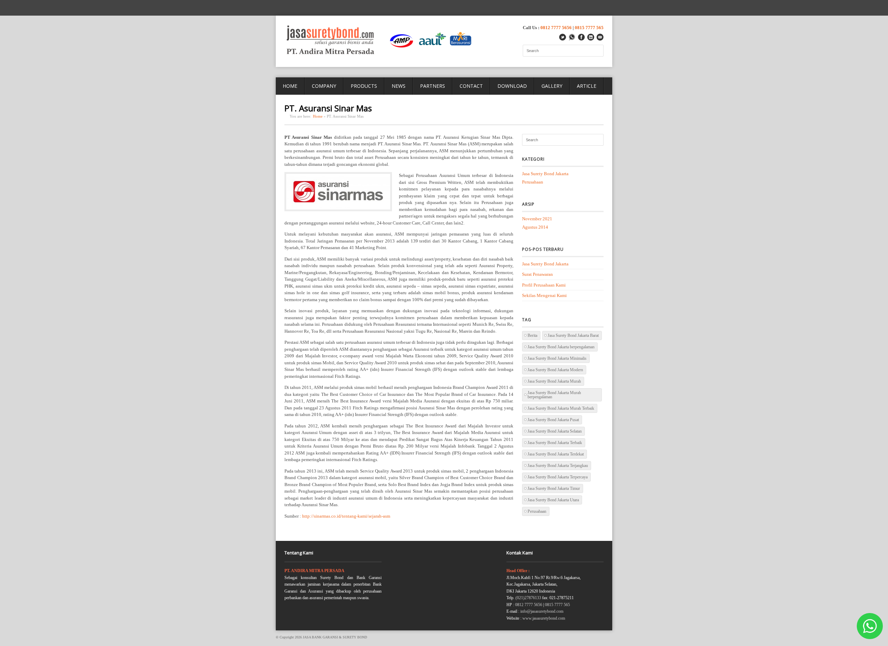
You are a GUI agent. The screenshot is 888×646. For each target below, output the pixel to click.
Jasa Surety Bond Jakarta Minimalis (557, 358)
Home (318, 116)
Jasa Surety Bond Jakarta (545, 173)
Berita (532, 335)
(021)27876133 (528, 597)
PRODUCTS (364, 86)
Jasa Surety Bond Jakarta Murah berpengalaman (554, 394)
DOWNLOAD (512, 86)
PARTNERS (432, 86)
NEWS (398, 86)
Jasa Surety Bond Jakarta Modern (555, 369)
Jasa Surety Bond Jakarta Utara (553, 500)
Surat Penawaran (537, 274)
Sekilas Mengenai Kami (544, 295)
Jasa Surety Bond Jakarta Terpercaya (558, 477)
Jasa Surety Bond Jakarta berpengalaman (561, 347)
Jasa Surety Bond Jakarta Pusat (553, 419)
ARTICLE (586, 86)
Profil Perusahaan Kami (544, 285)
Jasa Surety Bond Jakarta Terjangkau (558, 465)
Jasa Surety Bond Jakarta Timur (554, 488)
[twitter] (562, 37)
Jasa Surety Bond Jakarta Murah (554, 381)
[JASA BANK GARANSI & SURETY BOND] (381, 41)
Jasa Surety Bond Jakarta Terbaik (555, 442)
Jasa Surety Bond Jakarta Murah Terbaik (561, 408)
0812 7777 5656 (556, 27)
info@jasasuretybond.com (541, 611)
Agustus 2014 (535, 227)
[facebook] (581, 37)
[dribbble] (572, 37)
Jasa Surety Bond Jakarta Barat (573, 335)
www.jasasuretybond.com (543, 618)
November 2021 (537, 218)
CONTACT (471, 86)
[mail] (600, 37)
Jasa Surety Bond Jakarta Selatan (555, 431)
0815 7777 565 (589, 27)
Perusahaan (532, 182)
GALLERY (551, 86)
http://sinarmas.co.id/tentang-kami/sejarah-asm (346, 516)
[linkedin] (590, 37)
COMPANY (324, 86)
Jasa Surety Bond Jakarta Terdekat (556, 454)
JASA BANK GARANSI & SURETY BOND (335, 637)
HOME (290, 86)
